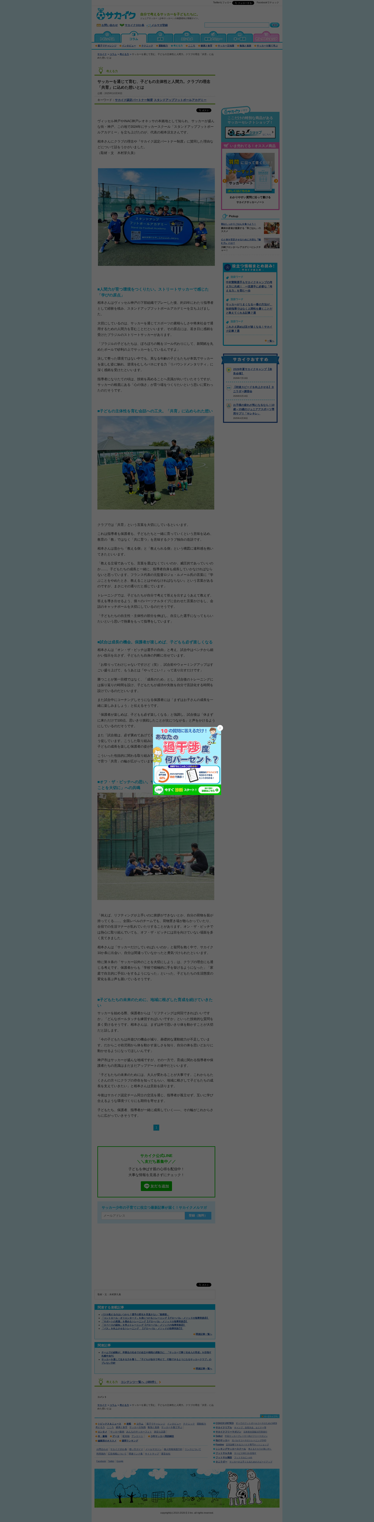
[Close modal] (220, 728)
